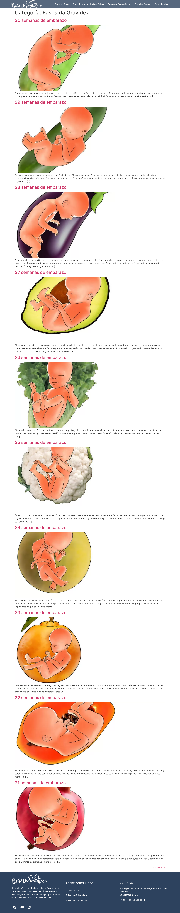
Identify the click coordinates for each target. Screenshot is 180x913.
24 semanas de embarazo (41, 527)
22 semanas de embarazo (40, 697)
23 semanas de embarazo (41, 612)
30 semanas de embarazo (41, 20)
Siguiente (159, 867)
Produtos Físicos (142, 4)
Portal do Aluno (161, 4)
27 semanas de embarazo (40, 272)
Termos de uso (72, 890)
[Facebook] (14, 907)
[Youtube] (22, 907)
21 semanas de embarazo (40, 782)
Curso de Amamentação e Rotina (88, 4)
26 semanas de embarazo (40, 357)
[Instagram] (29, 907)
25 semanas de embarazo (40, 442)
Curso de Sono (62, 4)
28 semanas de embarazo (40, 187)
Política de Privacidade (76, 895)
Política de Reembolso (76, 900)
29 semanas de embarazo (40, 102)
